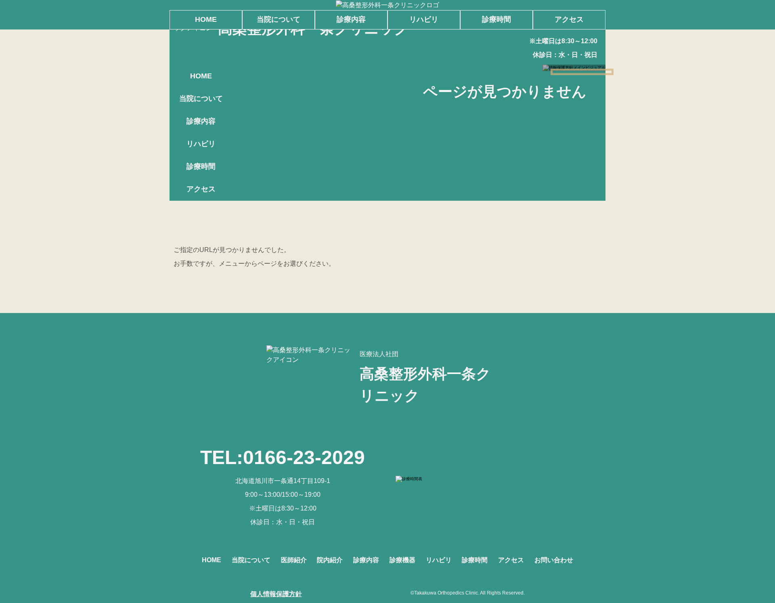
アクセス (201, 189)
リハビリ (201, 144)
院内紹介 (330, 560)
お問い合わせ (553, 560)
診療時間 (201, 166)
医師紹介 (294, 560)
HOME (201, 76)
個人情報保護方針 (276, 593)
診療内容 (201, 121)
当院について (201, 99)
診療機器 (402, 560)
